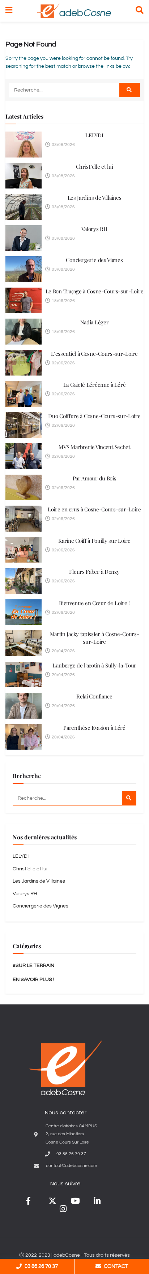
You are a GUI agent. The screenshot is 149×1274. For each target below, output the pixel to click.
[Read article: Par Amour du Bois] (23, 488)
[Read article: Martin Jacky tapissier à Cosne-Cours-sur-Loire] (23, 643)
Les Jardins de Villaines (95, 197)
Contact (116, 1266)
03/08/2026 (63, 144)
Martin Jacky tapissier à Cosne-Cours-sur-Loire (94, 637)
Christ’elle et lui (94, 166)
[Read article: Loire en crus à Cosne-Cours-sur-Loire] (23, 519)
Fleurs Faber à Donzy (94, 571)
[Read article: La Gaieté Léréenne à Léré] (23, 394)
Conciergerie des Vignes (94, 259)
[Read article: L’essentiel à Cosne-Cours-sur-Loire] (23, 363)
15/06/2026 (63, 300)
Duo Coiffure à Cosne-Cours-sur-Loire (94, 416)
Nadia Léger (94, 322)
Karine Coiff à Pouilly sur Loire (94, 540)
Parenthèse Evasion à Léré (94, 727)
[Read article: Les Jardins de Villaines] (23, 207)
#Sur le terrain (33, 965)
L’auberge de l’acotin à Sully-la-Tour (94, 665)
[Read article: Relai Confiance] (23, 706)
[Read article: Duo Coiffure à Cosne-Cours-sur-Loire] (23, 425)
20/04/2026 (63, 651)
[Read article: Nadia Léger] (23, 332)
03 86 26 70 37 (41, 1266)
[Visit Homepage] (74, 11)
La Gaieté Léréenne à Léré (94, 384)
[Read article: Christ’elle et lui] (23, 176)
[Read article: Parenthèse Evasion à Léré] (23, 737)
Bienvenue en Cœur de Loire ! (94, 603)
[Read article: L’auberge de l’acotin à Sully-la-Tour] (23, 675)
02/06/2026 (63, 363)
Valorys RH (94, 228)
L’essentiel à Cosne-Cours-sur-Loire (94, 353)
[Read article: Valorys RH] (23, 238)
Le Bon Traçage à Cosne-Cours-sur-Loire (95, 291)
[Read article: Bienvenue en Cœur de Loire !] (23, 612)
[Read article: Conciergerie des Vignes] (23, 269)
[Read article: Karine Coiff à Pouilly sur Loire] (23, 550)
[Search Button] (140, 11)
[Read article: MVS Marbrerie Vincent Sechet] (23, 456)
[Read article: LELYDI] (23, 144)
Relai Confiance (94, 696)
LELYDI (94, 135)
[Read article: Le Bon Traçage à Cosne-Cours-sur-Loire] (23, 301)
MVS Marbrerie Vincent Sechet (94, 446)
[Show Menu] (8, 11)
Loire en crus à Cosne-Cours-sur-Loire (94, 509)
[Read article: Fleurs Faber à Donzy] (23, 581)
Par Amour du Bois (94, 478)
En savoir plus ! (33, 979)
